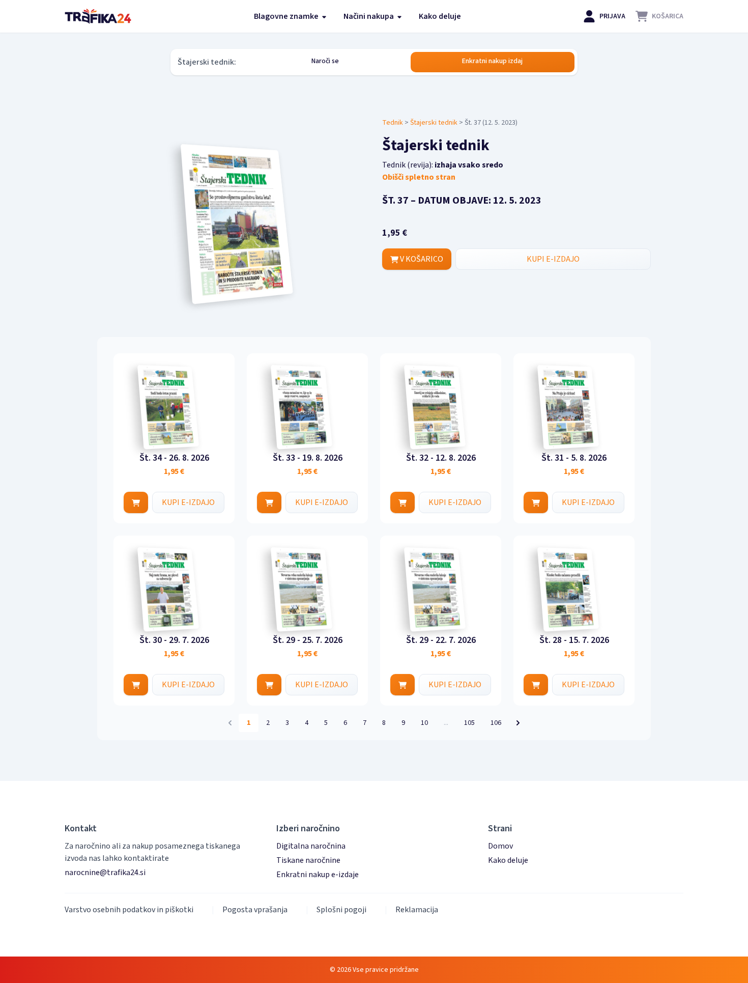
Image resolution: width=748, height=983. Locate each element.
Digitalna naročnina (311, 846)
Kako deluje (440, 16)
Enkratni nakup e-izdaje (317, 874)
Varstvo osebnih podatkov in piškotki (129, 909)
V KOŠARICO (420, 259)
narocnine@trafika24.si (105, 872)
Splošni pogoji (341, 909)
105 (469, 723)
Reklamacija (416, 909)
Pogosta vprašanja (254, 909)
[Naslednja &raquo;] (518, 723)
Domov (500, 846)
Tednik (392, 123)
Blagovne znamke (287, 16)
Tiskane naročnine (308, 860)
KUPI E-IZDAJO (553, 259)
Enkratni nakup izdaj (492, 61)
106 (496, 723)
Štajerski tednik (433, 123)
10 (424, 723)
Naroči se (325, 61)
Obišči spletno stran (418, 177)
